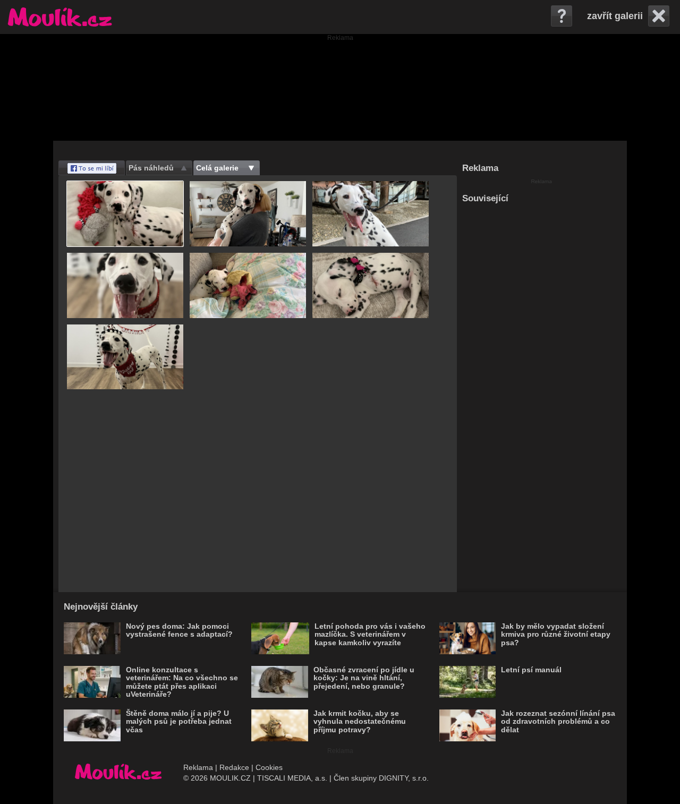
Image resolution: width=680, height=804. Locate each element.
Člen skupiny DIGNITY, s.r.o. (381, 778)
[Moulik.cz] (59, 17)
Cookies (269, 767)
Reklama (198, 767)
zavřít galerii (615, 16)
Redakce (234, 767)
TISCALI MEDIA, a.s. (292, 778)
